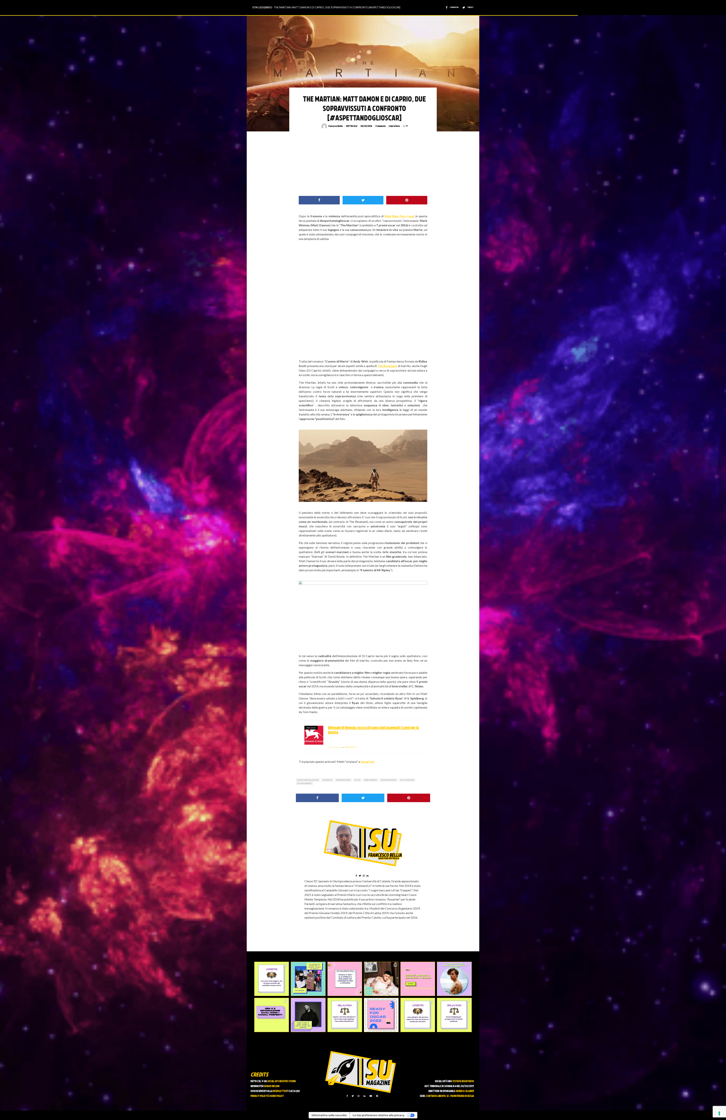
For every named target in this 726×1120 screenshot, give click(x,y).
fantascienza (344, 780)
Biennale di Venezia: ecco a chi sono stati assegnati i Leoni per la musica (373, 730)
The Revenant (387, 366)
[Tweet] (363, 200)
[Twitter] (353, 1096)
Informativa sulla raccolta (329, 1115)
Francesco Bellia (335, 126)
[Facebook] (347, 1096)
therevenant (305, 783)
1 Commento (380, 126)
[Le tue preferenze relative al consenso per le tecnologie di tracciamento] (719, 1113)
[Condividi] (319, 200)
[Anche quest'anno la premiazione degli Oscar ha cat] (381, 1015)
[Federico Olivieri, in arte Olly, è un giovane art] (381, 979)
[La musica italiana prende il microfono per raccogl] (344, 979)
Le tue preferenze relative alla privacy (379, 1115)
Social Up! (368, 761)
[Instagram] (358, 1096)
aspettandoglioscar (308, 780)
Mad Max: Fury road (399, 216)
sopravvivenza (389, 780)
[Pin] (406, 200)
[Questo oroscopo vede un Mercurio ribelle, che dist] (271, 979)
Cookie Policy (276, 1096)
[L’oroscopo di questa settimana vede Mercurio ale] (454, 1015)
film (358, 780)
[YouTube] (371, 1096)
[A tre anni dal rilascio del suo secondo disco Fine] (454, 979)
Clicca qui (294, 1091)
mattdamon (371, 780)
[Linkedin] (364, 1096)
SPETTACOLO (351, 126)
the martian (407, 780)
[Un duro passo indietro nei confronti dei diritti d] (308, 979)
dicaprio (328, 780)
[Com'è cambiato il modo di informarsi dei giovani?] (271, 1015)
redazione (334, 747)
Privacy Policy (259, 1096)
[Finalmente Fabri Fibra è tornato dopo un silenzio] (308, 1015)
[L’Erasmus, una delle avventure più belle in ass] (417, 979)
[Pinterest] (377, 1096)
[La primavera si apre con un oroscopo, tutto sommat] (344, 1015)
